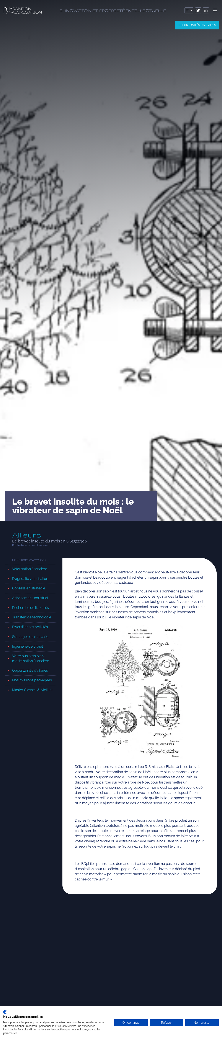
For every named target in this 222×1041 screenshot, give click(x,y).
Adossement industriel (30, 598)
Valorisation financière (29, 569)
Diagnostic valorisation (30, 579)
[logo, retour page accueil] (22, 10)
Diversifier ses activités (30, 627)
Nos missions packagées (32, 680)
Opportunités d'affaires (197, 25)
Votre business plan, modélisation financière (30, 658)
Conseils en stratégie (28, 588)
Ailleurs (26, 535)
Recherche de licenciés (30, 608)
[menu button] (215, 10)
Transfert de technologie (31, 617)
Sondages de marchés (30, 637)
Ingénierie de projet (27, 646)
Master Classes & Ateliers (32, 690)
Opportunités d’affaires (30, 670)
